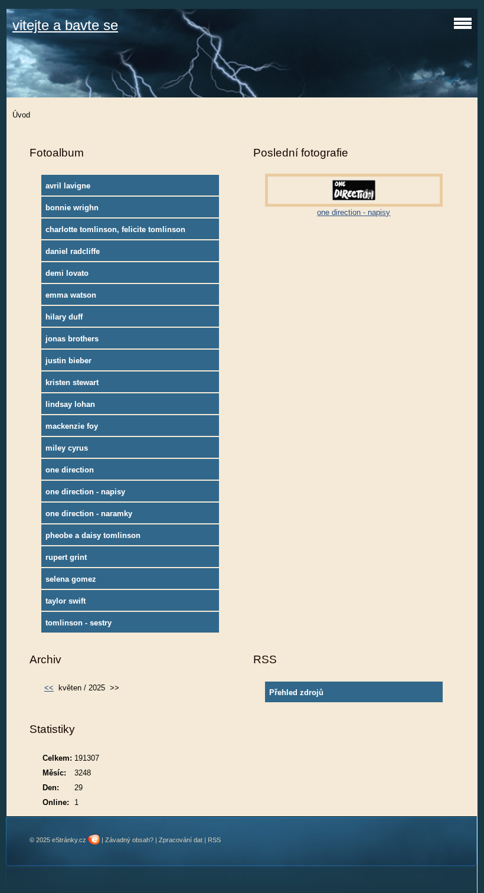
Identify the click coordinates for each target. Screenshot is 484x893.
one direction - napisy (85, 491)
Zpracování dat (180, 839)
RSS (214, 839)
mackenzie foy (71, 426)
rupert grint (66, 557)
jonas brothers (72, 338)
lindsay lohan (70, 404)
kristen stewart (72, 382)
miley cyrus (66, 448)
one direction (69, 469)
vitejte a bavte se (65, 25)
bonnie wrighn (72, 207)
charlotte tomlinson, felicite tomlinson (115, 229)
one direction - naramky (88, 513)
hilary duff (64, 316)
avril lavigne (67, 185)
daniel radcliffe (72, 251)
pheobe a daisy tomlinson (92, 535)
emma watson (70, 295)
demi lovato (67, 273)
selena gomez (70, 579)
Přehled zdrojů (296, 692)
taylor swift (65, 601)
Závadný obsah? (129, 839)
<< (49, 687)
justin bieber (68, 360)
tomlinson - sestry (78, 622)
